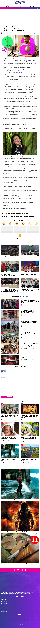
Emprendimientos (3, 599)
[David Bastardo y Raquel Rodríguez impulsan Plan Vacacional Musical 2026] (10, 337)
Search (38, 618)
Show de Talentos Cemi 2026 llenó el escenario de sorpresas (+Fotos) (30, 274)
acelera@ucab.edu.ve (11, 204)
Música (32, 271)
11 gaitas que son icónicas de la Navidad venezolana (20, 563)
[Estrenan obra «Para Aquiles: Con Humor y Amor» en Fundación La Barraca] (30, 409)
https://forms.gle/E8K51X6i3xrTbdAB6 (14, 72)
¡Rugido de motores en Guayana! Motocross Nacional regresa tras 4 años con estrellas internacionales (9, 290)
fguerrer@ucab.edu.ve (21, 204)
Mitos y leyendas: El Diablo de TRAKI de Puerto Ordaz (20, 531)
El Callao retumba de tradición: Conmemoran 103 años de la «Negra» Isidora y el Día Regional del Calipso (30, 301)
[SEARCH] (38, 8)
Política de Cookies (4, 603)
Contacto (21, 626)
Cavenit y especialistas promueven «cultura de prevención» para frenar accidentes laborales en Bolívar (10, 274)
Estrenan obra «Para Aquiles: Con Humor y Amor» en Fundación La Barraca (29, 416)
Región (25, 287)
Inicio (18, 626)
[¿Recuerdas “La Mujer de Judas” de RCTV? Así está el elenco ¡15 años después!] (30, 429)
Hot (20, 6)
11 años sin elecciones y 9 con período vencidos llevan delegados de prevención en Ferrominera (30, 311)
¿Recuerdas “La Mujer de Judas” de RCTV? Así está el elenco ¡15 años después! (29, 438)
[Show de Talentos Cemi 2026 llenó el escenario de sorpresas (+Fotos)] (30, 266)
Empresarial (23, 255)
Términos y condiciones (4, 605)
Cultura (22, 271)
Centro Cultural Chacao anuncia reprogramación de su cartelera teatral (29, 356)
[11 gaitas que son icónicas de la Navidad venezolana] (20, 548)
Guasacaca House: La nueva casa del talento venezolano (30, 257)
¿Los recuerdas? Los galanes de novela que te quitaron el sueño (8, 438)
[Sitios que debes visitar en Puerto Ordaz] (30, 451)
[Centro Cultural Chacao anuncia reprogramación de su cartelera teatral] (10, 360)
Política (22, 287)
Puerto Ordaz (7, 255)
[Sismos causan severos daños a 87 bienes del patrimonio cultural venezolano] (10, 326)
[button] (2, 371)
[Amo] (4, 423)
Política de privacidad (4, 601)
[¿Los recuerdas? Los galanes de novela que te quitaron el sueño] (10, 429)
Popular (8, 6)
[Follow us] (37, 8)
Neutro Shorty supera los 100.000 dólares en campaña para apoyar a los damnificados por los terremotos (30, 345)
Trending (32, 6)
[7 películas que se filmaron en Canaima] (10, 451)
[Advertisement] (20, 17)
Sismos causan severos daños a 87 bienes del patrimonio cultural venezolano (29, 322)
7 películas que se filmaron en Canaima (20, 499)
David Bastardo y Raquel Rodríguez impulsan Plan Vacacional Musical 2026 (29, 334)
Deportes (7, 287)
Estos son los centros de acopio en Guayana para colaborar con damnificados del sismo (9, 258)
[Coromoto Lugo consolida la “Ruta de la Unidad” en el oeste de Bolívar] (30, 283)
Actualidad (3, 255)
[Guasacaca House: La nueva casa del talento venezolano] (30, 250)
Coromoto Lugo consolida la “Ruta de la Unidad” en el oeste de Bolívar (30, 290)
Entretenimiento (28, 255)
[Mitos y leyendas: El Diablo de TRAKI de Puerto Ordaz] (20, 516)
